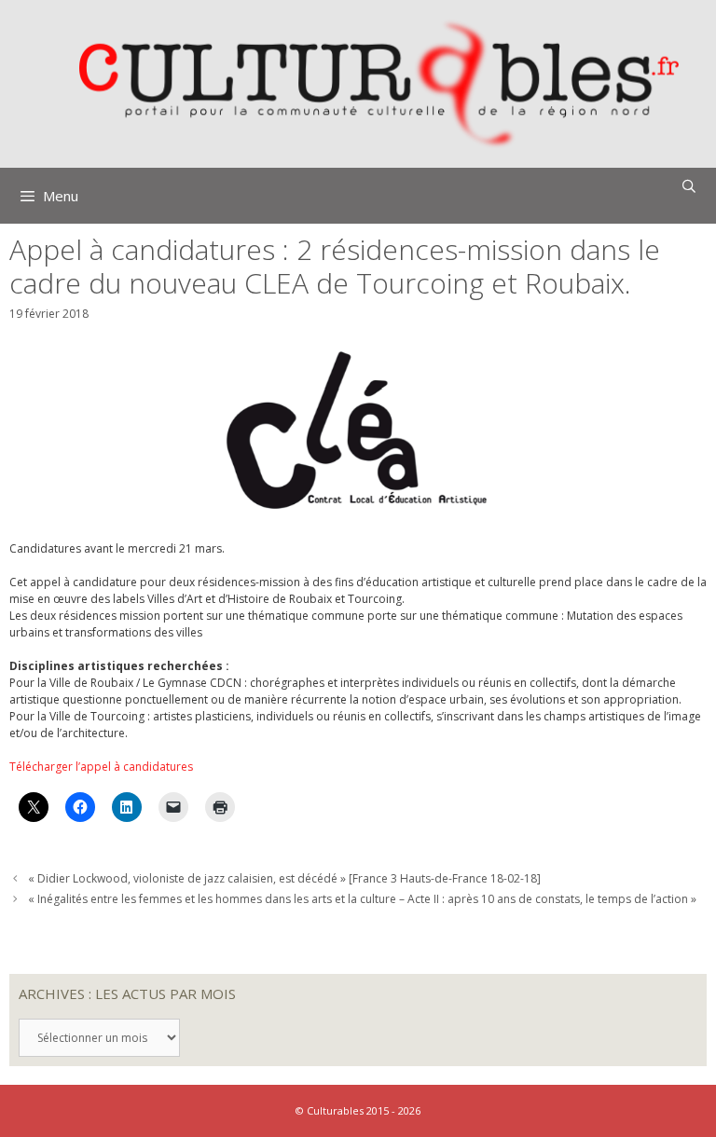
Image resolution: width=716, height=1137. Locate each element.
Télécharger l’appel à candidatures (101, 766)
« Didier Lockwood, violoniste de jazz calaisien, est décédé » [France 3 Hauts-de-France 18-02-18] (284, 878)
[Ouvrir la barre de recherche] (689, 186)
